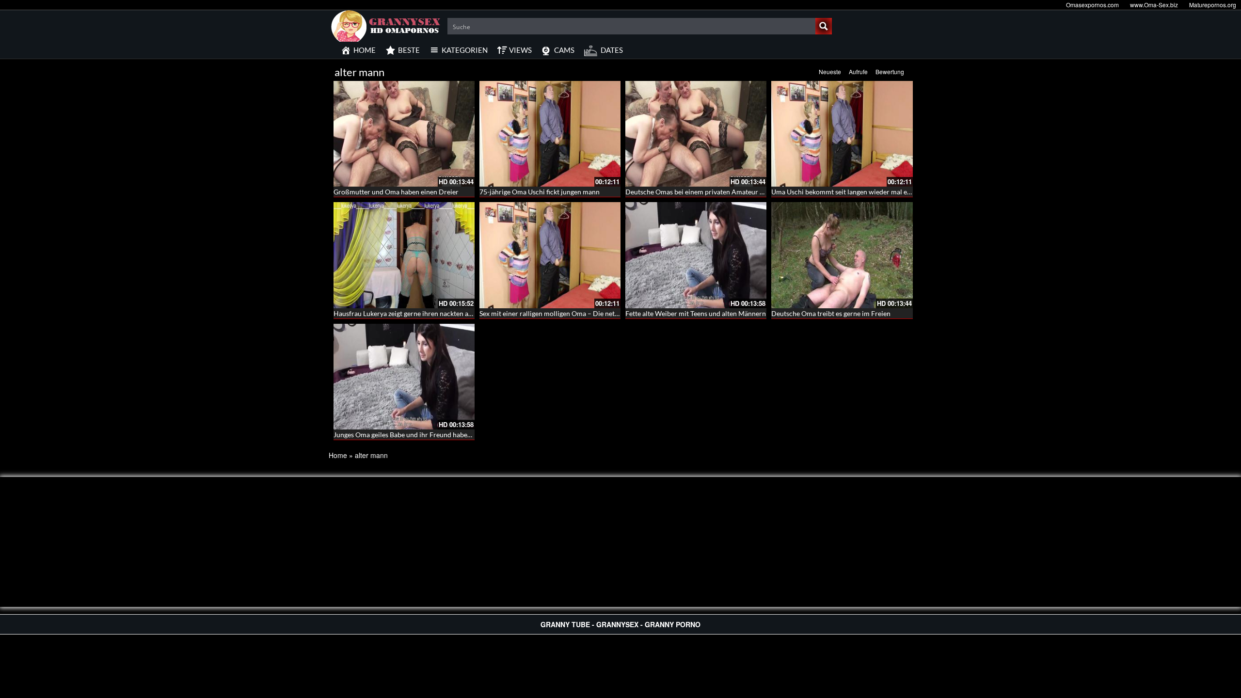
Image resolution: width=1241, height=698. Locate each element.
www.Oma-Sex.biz (1154, 4)
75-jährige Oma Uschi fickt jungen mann (539, 192)
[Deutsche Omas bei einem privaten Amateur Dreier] (695, 134)
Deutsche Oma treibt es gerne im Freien (831, 313)
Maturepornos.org (1212, 4)
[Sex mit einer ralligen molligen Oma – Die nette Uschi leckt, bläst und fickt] (549, 255)
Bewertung (889, 71)
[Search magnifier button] (823, 26)
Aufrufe (858, 71)
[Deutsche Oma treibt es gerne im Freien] (841, 255)
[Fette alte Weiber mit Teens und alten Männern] (695, 255)
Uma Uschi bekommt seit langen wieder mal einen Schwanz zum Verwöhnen (884, 192)
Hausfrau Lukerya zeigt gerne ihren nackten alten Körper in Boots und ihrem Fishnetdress (468, 313)
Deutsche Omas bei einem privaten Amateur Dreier (702, 192)
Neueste (830, 71)
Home (338, 455)
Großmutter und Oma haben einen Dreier (396, 192)
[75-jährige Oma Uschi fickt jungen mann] (549, 134)
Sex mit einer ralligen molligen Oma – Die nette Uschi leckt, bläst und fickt (589, 313)
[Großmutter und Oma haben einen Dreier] (404, 134)
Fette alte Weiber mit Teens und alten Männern (695, 313)
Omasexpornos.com (1092, 4)
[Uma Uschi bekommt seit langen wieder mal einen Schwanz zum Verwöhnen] (841, 134)
